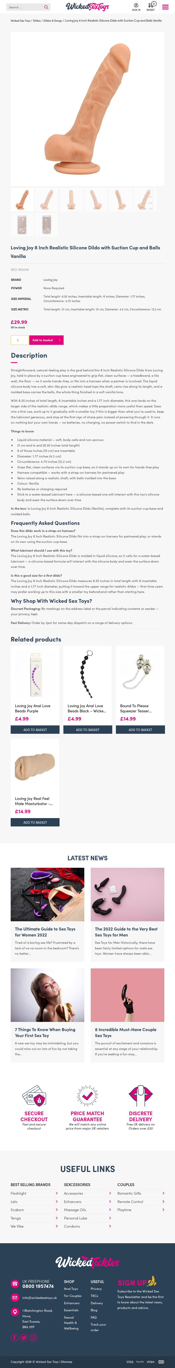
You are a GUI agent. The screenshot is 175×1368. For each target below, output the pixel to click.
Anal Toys (71, 1288)
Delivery (97, 1303)
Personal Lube (75, 1218)
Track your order (98, 1327)
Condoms (72, 1226)
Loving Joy (50, 279)
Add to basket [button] (35, 729)
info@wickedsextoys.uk (39, 1297)
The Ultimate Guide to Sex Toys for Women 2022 (45, 932)
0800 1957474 (38, 1285)
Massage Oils (75, 1209)
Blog (94, 1310)
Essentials (71, 1310)
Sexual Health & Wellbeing (71, 1322)
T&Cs (94, 1295)
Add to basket (42, 340)
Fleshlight (18, 1193)
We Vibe (17, 1226)
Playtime (124, 1209)
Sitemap (66, 1361)
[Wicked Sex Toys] (87, 7)
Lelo (14, 1201)
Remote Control (130, 1201)
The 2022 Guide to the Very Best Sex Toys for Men (126, 932)
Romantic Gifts (129, 1193)
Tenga (16, 1218)
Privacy (96, 1288)
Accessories (73, 1193)
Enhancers (72, 1201)
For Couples (73, 1295)
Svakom (17, 1209)
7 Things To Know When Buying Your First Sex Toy (45, 1032)
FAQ (94, 1317)
